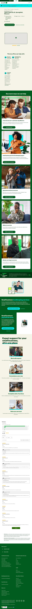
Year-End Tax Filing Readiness (6, 565)
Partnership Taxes (4, 561)
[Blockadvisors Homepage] (16, 1)
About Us (17, 578)
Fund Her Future (18, 579)
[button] (28, 2)
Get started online (9, 127)
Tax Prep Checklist (4, 592)
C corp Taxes (3, 560)
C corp (17, 561)
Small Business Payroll (5, 584)
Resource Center (18, 585)
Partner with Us (18, 580)
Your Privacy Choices (10, 607)
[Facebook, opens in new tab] (19, 601)
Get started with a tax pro (9, 24)
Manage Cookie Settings (19, 572)
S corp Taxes (3, 559)
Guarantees (17, 586)
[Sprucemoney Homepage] (20, 1)
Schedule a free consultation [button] (9, 162)
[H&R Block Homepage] (11, 1)
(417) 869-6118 (7, 21)
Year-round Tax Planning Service (6, 566)
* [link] (11, 360)
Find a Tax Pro (4, 590)
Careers (17, 584)
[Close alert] (30, 5)
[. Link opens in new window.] (4, 607)
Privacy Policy (18, 571)
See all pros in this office (20, 24)
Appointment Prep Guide (5, 591)
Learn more (29, 275)
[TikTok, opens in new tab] (17, 601)
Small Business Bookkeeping (6, 578)
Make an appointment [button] (9, 197)
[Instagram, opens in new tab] (21, 601)
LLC (16, 559)
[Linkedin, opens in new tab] (24, 601)
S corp (17, 560)
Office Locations (4, 595)
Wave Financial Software (19, 583)
